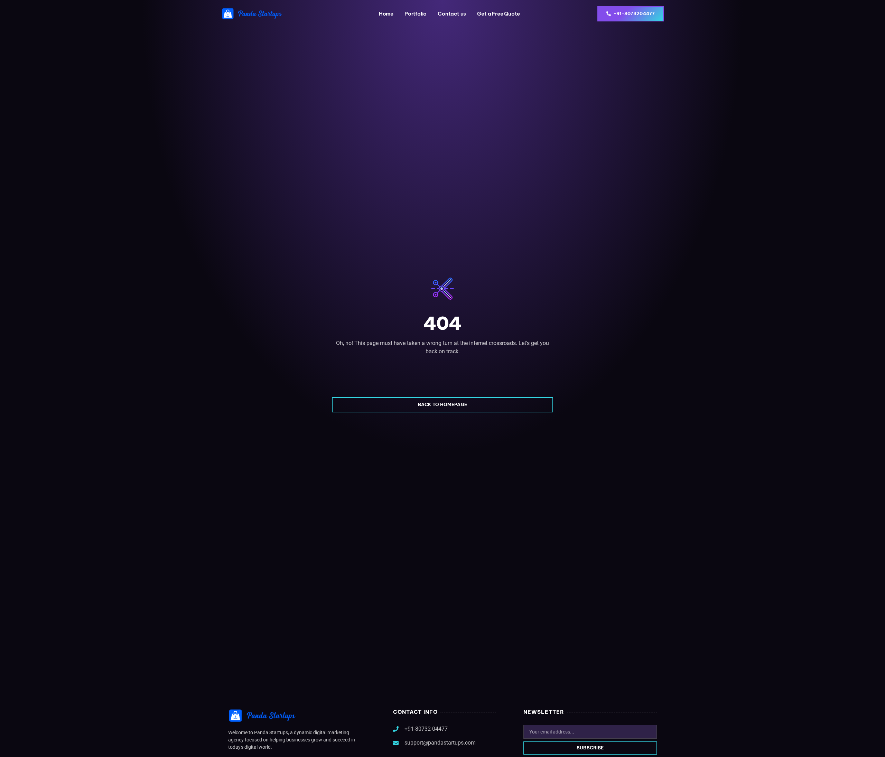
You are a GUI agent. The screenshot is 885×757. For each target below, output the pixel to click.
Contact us (452, 13)
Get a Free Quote (498, 13)
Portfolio (415, 13)
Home (386, 13)
